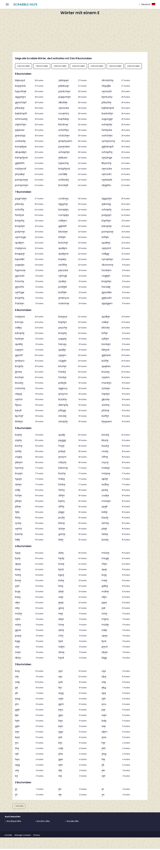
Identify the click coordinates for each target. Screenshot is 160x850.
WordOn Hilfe (43, 821)
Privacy (36, 835)
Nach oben (19, 806)
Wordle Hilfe (72, 821)
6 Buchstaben (60, 66)
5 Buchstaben (78, 66)
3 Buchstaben (115, 66)
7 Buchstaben (42, 66)
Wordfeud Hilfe (13, 821)
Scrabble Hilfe (25, 4)
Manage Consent (23, 835)
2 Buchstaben (133, 66)
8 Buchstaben (23, 66)
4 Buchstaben (96, 66)
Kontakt (8, 835)
